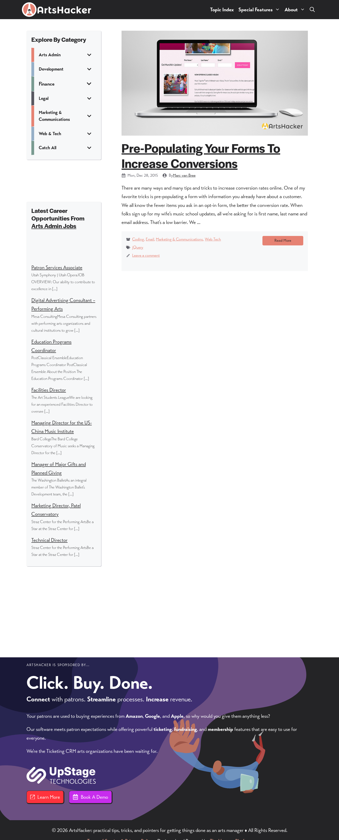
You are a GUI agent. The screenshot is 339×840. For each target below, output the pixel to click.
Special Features (255, 9)
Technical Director (49, 540)
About (291, 9)
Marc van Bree (184, 175)
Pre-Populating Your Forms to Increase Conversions (201, 155)
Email (150, 239)
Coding (138, 239)
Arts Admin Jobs (53, 225)
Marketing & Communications (179, 239)
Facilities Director (48, 390)
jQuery (137, 247)
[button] (312, 9)
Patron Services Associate (56, 267)
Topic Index (222, 9)
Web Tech (213, 239)
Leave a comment (146, 255)
